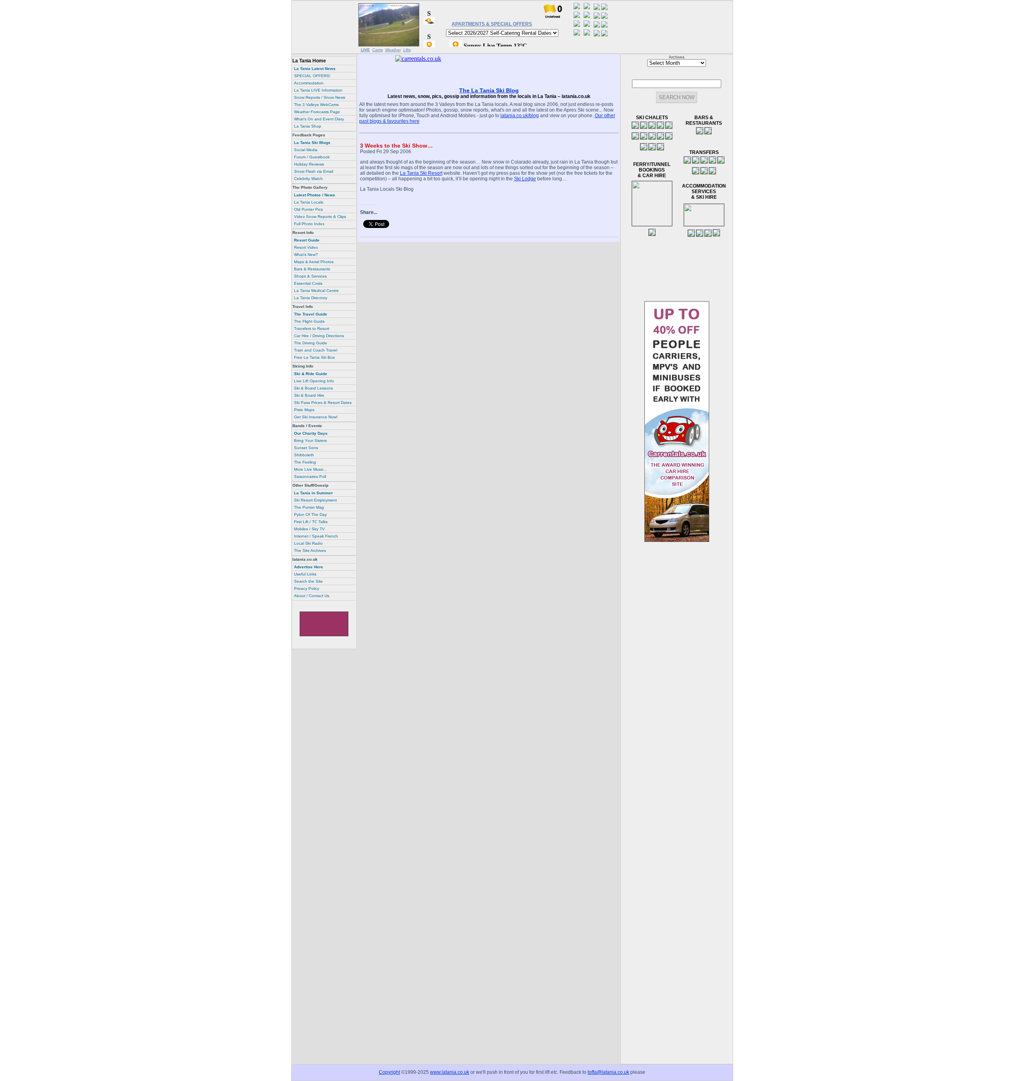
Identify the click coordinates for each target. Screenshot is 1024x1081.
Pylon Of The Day (310, 514)
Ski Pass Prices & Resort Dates (323, 402)
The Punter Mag (309, 507)
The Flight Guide (309, 321)
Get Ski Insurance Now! (316, 417)
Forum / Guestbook (312, 157)
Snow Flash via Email (313, 171)
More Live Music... (310, 469)
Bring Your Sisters (310, 440)
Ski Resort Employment (315, 500)
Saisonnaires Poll (310, 476)
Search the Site (308, 581)
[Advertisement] (324, 27)
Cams (377, 50)
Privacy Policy (306, 588)
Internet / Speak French (316, 536)
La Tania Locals (308, 202)
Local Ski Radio (308, 543)
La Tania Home (309, 61)
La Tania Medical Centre (316, 290)
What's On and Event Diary (319, 119)
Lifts (407, 50)
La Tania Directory (310, 298)
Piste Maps (304, 410)
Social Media (306, 150)
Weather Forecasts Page (317, 112)
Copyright (389, 1072)
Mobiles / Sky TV (309, 529)
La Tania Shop (307, 126)
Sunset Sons (306, 448)
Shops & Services (310, 276)
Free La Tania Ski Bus (314, 357)
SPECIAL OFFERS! (312, 76)
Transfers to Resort (311, 328)
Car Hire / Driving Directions (319, 336)
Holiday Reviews (309, 164)
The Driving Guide (310, 343)
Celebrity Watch (308, 178)
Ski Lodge (525, 179)
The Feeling (305, 462)
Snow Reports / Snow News (319, 97)
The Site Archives (310, 550)
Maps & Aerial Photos (314, 262)
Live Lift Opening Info (314, 381)
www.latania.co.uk (449, 1072)
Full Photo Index (309, 224)
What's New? (306, 254)
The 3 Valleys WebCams (316, 104)
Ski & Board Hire (309, 395)
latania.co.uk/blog (519, 115)
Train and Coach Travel (315, 350)
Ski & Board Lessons (313, 388)
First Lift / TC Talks (311, 522)
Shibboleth (304, 455)
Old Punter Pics (308, 209)
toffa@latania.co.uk (608, 1072)
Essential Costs (308, 283)
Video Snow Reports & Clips (320, 216)
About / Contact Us (311, 595)
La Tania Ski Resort (421, 173)
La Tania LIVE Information (318, 90)
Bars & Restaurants (312, 269)
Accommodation (309, 83)
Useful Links (305, 574)
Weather (393, 50)
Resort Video (306, 247)
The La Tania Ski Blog (489, 90)
